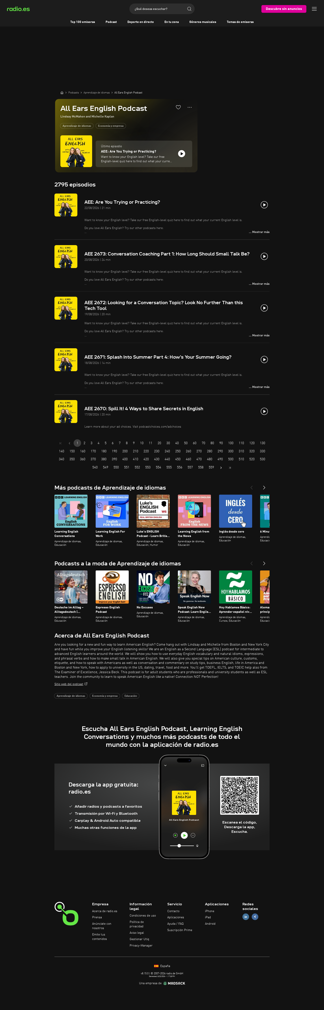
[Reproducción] (181, 153)
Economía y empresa (110, 126)
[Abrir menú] (314, 8)
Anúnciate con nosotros (101, 926)
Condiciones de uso (143, 915)
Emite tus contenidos (99, 937)
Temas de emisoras (240, 22)
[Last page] (229, 467)
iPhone (209, 911)
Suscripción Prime (179, 930)
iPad (208, 917)
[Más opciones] (189, 107)
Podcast (111, 22)
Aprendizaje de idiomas (77, 126)
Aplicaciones (175, 917)
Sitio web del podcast (68, 684)
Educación (131, 696)
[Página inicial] (62, 92)
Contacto (173, 911)
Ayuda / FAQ (175, 923)
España (164, 966)
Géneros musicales (202, 22)
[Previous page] (69, 443)
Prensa (97, 917)
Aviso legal (137, 932)
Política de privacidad (137, 924)
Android (210, 923)
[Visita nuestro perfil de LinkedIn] (246, 917)
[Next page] (221, 467)
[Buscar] (189, 8)
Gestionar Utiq (139, 939)
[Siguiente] (264, 486)
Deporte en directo (140, 22)
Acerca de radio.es (104, 911)
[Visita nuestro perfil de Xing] (255, 917)
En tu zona (171, 22)
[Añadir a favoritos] (178, 107)
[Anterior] (251, 486)
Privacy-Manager (141, 945)
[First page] (60, 443)
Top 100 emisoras (82, 22)
